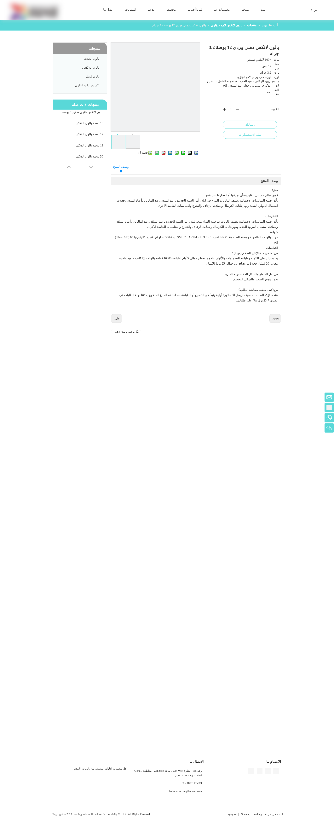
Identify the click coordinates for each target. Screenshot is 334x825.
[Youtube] (3, 272)
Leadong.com (259, 814)
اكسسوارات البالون (87, 85)
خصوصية (232, 814)
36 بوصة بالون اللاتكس (88, 156)
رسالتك (250, 124)
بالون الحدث (92, 58)
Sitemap (245, 814)
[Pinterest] (3, 279)
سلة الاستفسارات (250, 134)
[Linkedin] (3, 258)
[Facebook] (3, 251)
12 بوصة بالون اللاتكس (88, 134)
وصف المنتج (121, 166)
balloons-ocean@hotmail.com (185, 791)
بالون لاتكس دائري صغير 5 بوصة (82, 112)
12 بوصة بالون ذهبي (126, 331)
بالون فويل (93, 76)
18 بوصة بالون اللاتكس (88, 145)
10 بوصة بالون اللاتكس (88, 123)
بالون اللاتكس (91, 67)
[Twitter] (3, 265)
